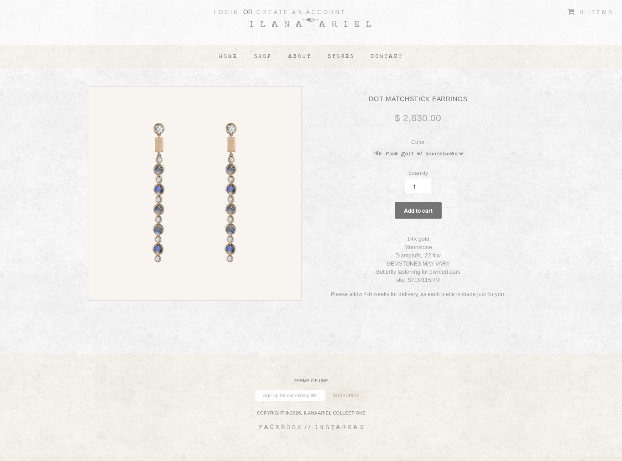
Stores (341, 56)
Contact (387, 56)
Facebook (281, 427)
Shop (263, 56)
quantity (418, 173)
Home (228, 56)
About (299, 56)
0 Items (595, 12)
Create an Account (301, 12)
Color (418, 142)
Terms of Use (311, 380)
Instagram (340, 427)
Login (227, 12)
